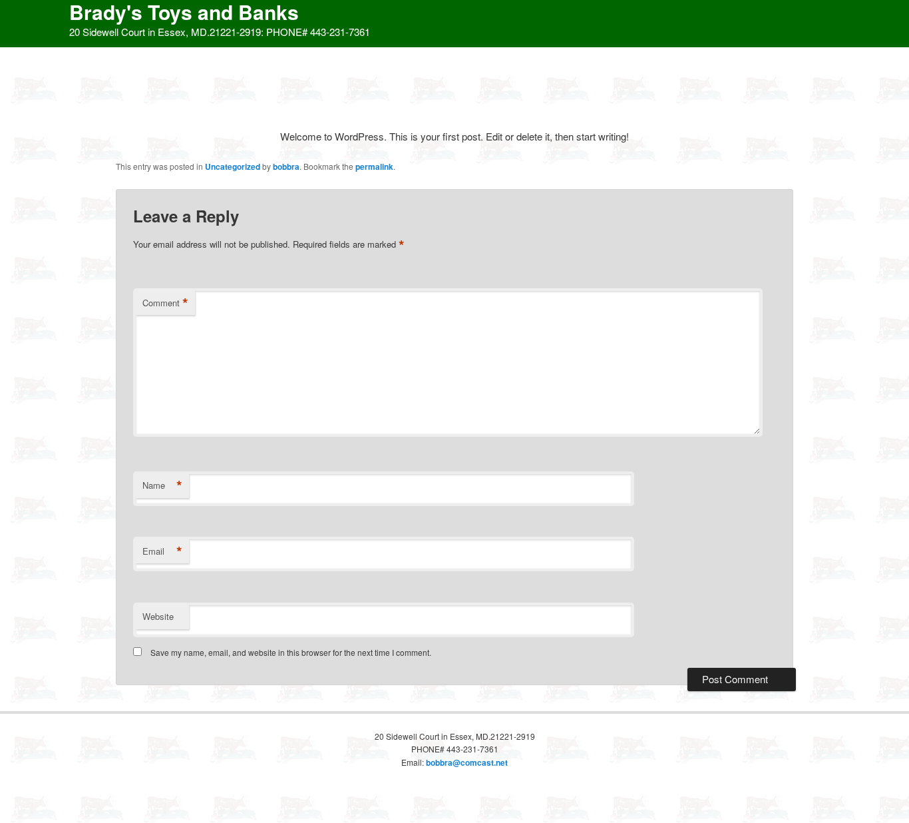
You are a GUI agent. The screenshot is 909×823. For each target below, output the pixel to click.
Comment (165, 303)
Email (162, 551)
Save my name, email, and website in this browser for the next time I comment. (290, 652)
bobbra (286, 166)
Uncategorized (232, 166)
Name (162, 485)
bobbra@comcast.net (467, 762)
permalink (374, 166)
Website (158, 616)
